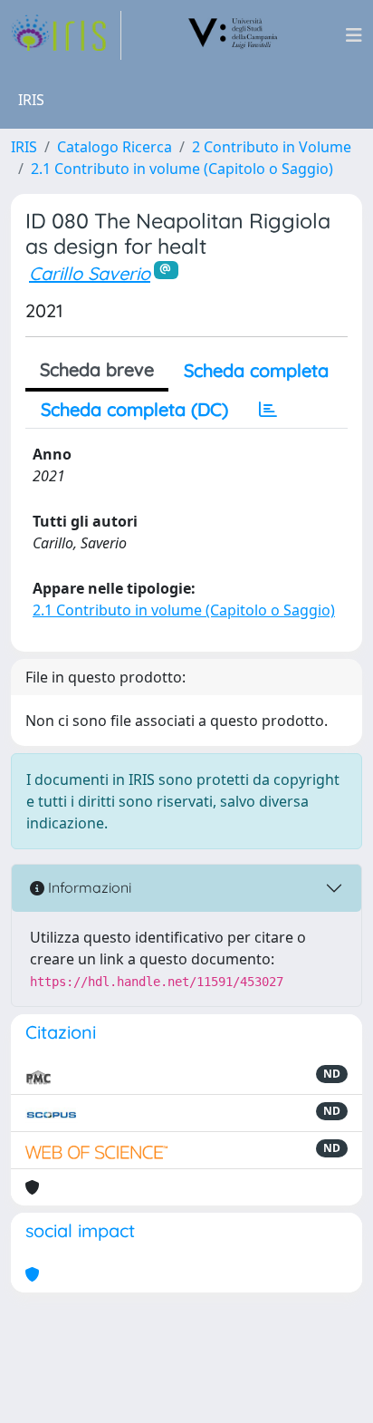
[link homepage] (66, 35)
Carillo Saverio (89, 273)
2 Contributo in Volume (271, 147)
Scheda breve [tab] (97, 369)
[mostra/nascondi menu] (354, 35)
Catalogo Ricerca (114, 147)
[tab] (268, 410)
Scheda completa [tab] (256, 370)
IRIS (24, 147)
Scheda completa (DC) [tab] (134, 409)
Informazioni (87, 887)
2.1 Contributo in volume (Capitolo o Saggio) (182, 169)
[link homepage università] (233, 35)
